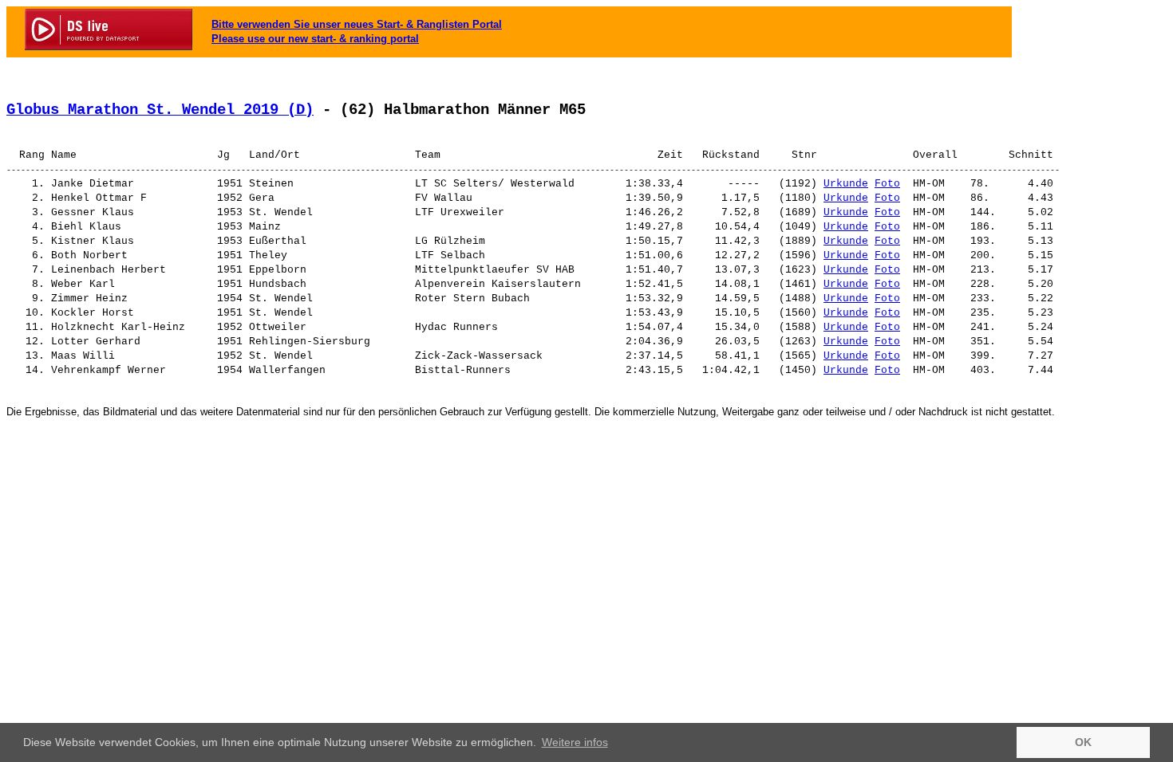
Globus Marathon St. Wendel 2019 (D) (160, 110)
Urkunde (845, 184)
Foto (887, 184)
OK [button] (1083, 742)
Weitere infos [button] (575, 742)
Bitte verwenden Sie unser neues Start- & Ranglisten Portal (356, 24)
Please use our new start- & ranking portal (315, 39)
